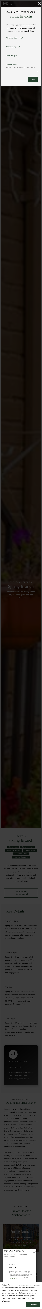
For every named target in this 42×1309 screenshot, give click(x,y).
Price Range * (11, 56)
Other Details (11, 65)
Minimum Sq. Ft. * (13, 47)
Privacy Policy (13, 1278)
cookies (28, 1285)
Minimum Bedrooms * (14, 38)
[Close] (39, 3)
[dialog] (21, 654)
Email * (12, 1264)
